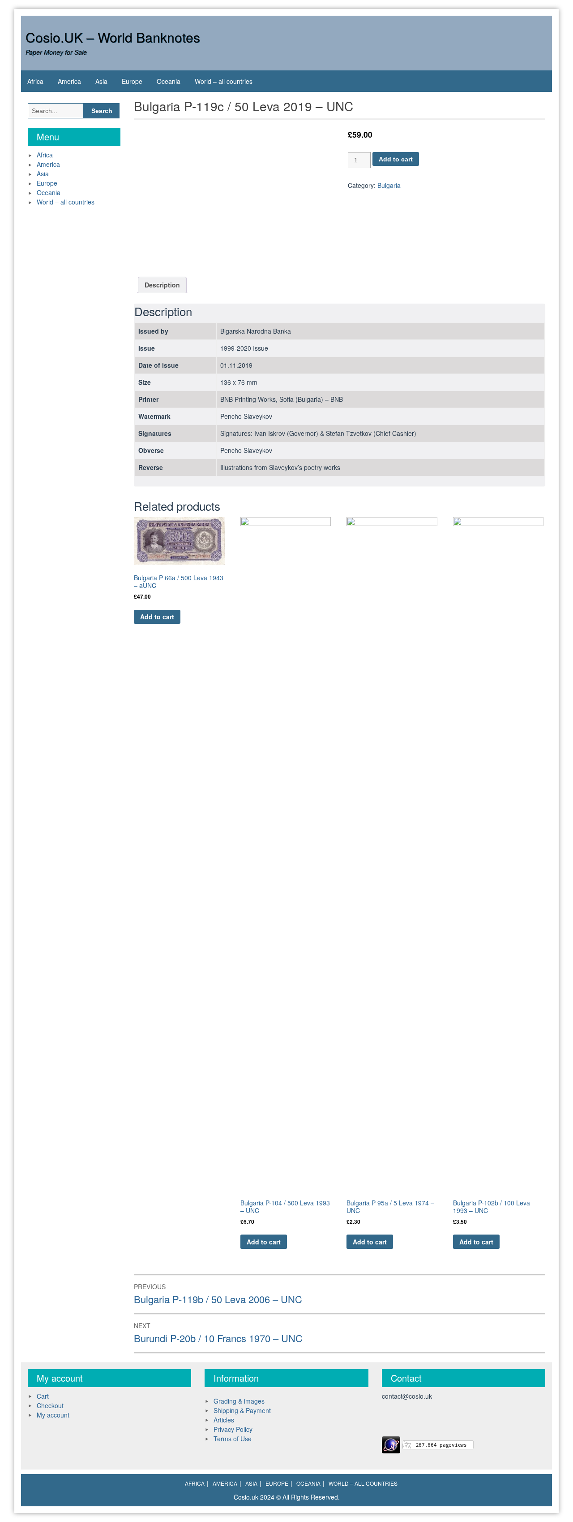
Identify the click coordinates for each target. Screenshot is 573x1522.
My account (53, 1414)
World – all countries (223, 81)
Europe (132, 81)
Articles (224, 1419)
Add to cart (396, 159)
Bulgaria (389, 185)
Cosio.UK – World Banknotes (113, 37)
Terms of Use (233, 1438)
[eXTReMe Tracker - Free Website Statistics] (391, 1443)
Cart (43, 1396)
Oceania (168, 81)
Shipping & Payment (242, 1410)
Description (162, 284)
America (69, 81)
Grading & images (239, 1400)
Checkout (50, 1405)
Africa (35, 81)
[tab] (162, 285)
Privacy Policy (233, 1429)
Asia (101, 81)
